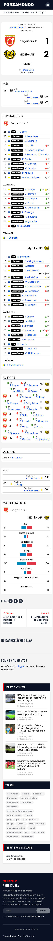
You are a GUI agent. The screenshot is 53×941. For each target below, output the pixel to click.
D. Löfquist (30, 304)
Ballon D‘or (38, 793)
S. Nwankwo (28, 330)
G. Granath (31, 141)
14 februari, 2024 (25, 703)
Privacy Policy (37, 916)
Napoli (32, 828)
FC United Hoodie (15, 859)
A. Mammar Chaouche (37, 154)
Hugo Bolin (31, 221)
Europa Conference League (19, 811)
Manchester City (36, 823)
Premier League (14, 832)
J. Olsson (22, 131)
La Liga (10, 823)
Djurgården (27, 802)
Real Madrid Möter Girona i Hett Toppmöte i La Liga (32, 713)
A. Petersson (32, 291)
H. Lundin (22, 344)
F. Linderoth (31, 348)
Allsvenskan (12, 793)
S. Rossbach (24, 226)
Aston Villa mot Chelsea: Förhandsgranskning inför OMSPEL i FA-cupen (31, 747)
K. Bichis (26, 159)
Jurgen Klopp (13, 819)
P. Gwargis (28, 212)
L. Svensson (28, 339)
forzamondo (26, 706)
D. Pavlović (31, 216)
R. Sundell (17, 457)
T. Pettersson (31, 97)
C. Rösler (29, 266)
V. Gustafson (32, 282)
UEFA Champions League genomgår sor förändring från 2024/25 (31, 698)
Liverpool (21, 823)
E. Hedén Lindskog (34, 150)
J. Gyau (29, 203)
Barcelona (12, 798)
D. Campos (31, 198)
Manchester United (16, 828)
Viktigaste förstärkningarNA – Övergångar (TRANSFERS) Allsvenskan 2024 (31, 729)
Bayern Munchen (29, 798)
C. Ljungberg (32, 207)
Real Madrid (38, 832)
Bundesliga (12, 802)
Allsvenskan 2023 (18, 27)
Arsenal (25, 793)
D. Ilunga (30, 189)
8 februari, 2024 (24, 717)
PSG (27, 832)
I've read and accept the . (25, 916)
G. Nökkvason (32, 353)
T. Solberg (12, 237)
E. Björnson (30, 335)
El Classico (12, 806)
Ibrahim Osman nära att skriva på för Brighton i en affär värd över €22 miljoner (31, 765)
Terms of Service (26, 936)
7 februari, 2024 (24, 753)
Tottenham (27, 836)
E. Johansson (29, 295)
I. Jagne (29, 316)
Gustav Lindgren (23, 91)
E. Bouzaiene (31, 136)
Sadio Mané (12, 836)
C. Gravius (30, 168)
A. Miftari (30, 321)
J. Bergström (29, 300)
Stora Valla (28, 70)
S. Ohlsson (30, 163)
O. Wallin (29, 145)
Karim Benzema (30, 819)
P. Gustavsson (33, 286)
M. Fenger (27, 325)
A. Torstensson (15, 365)
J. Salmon (30, 194)
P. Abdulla (27, 173)
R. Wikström (31, 277)
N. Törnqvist (23, 256)
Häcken (28, 815)
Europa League (14, 815)
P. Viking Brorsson (34, 261)
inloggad (21, 666)
